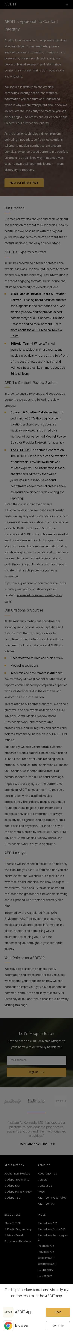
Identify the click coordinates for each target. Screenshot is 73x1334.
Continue (58, 1325)
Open (58, 1312)
